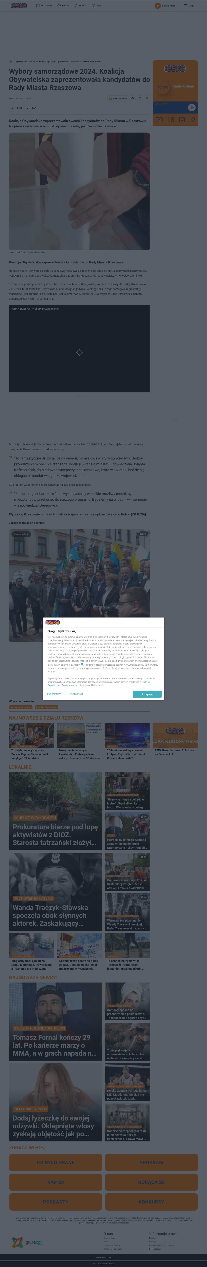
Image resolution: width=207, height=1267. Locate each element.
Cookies (66, 685)
